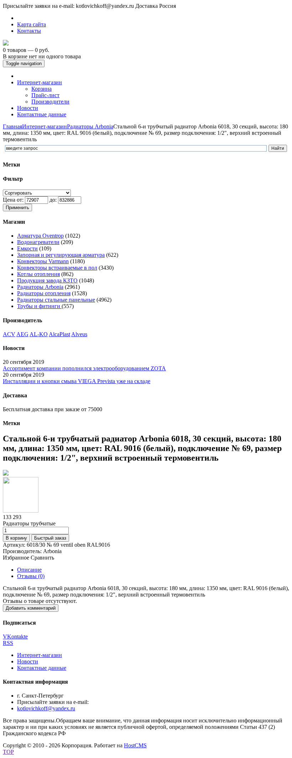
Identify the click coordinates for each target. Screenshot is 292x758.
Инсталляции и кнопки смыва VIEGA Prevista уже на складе (76, 381)
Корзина (41, 89)
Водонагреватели (38, 242)
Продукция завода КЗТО (47, 280)
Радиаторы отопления (44, 293)
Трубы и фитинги (39, 306)
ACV (9, 334)
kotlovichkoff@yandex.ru (46, 708)
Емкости (27, 248)
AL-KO (39, 334)
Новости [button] (27, 108)
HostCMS (135, 745)
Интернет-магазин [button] (39, 82)
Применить (17, 207)
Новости (27, 661)
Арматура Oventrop (40, 236)
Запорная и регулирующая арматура (61, 255)
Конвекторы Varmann (43, 261)
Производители (50, 102)
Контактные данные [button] (41, 114)
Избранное (16, 558)
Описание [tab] (29, 570)
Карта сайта (31, 24)
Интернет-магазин (44, 126)
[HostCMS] (6, 44)
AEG (22, 334)
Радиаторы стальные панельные (56, 300)
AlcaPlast (59, 334)
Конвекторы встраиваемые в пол (57, 268)
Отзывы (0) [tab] (31, 576)
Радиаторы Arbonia (90, 126)
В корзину (16, 538)
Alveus (79, 334)
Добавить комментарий (31, 608)
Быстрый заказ (50, 538)
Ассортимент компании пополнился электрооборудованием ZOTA (84, 368)
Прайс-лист (45, 95)
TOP (8, 752)
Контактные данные (41, 668)
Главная (12, 126)
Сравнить (42, 558)
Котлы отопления (38, 274)
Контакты (29, 31)
